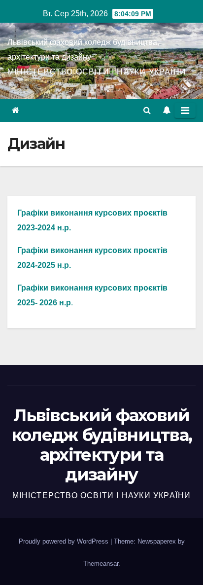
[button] (147, 110)
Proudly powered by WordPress (64, 541)
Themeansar (100, 563)
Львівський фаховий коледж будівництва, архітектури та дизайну (101, 445)
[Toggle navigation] (185, 110)
